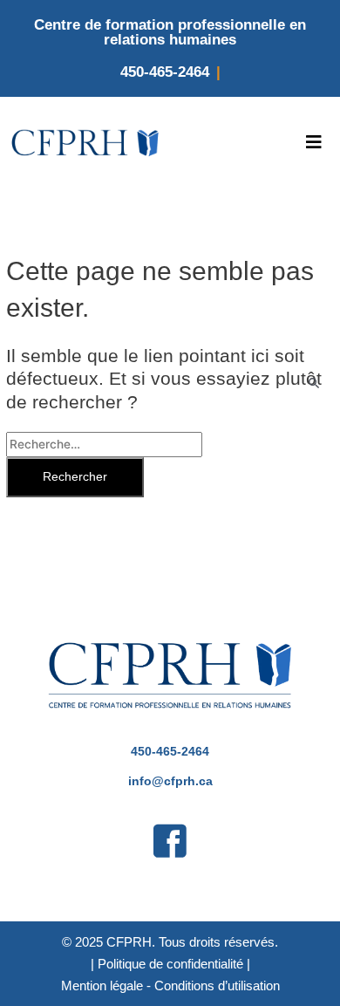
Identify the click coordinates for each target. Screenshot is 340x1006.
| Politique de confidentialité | (170, 963)
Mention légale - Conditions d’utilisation (170, 985)
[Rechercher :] (104, 444)
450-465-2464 (164, 72)
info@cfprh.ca (170, 781)
